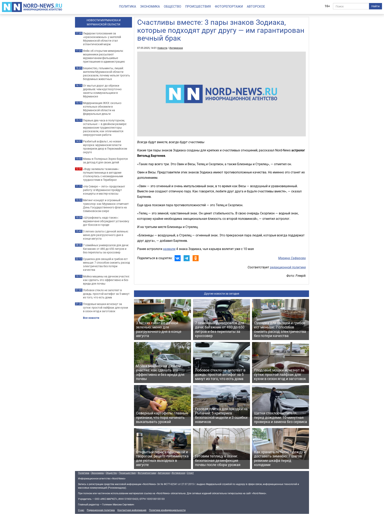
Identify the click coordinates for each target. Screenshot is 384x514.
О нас (81, 510)
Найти (375, 6)
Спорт (190, 472)
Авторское (256, 6)
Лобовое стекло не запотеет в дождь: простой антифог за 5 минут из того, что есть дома (106, 293)
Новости (162, 47)
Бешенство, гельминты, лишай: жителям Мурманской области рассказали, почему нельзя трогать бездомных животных (106, 73)
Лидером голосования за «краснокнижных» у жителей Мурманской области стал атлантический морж (102, 39)
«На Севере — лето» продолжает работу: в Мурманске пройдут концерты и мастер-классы (104, 190)
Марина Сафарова (292, 258)
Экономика (150, 6)
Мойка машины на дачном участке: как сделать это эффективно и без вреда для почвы (106, 280)
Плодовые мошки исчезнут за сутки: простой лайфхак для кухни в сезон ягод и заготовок (105, 307)
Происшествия (198, 6)
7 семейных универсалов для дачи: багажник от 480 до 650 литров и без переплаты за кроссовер (106, 248)
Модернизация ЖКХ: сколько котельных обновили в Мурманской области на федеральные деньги (102, 108)
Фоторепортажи (229, 6)
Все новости (91, 318)
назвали (169, 249)
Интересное (176, 47)
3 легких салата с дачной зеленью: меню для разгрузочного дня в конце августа (105, 235)
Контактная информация (131, 510)
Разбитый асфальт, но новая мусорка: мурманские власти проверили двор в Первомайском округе (105, 147)
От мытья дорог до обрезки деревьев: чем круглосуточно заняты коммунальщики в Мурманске (102, 91)
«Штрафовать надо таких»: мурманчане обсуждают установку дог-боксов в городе (106, 221)
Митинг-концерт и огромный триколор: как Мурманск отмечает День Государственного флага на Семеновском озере (106, 205)
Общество (172, 6)
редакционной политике (288, 267)
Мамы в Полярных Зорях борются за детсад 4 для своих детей (105, 160)
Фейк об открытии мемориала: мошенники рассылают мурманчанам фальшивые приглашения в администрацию (104, 56)
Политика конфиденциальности (167, 510)
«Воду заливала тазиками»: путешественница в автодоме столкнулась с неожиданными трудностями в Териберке (103, 174)
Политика (127, 6)
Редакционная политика (101, 510)
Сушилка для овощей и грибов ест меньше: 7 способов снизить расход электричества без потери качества (106, 264)
